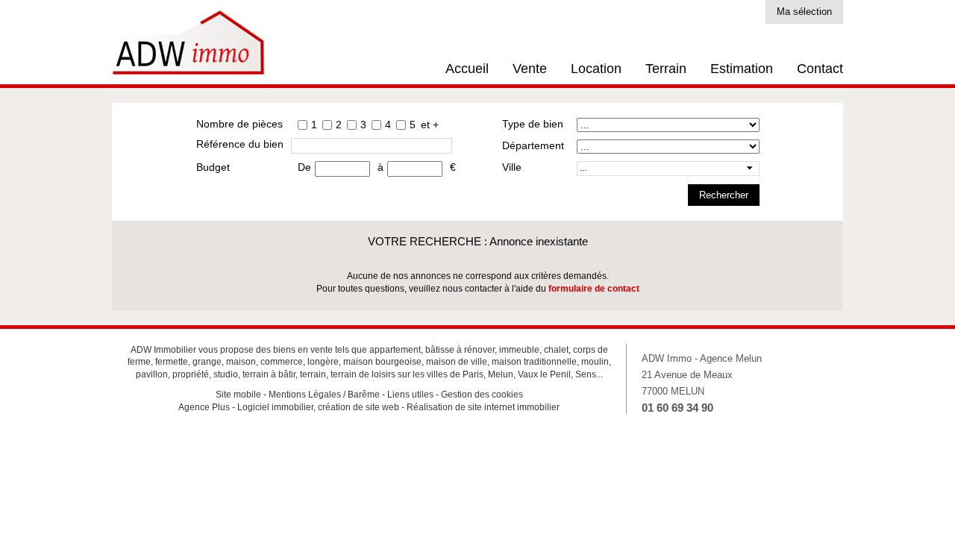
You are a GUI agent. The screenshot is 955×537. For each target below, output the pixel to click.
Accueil (467, 68)
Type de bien (532, 124)
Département (533, 145)
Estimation (741, 68)
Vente (530, 68)
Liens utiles (410, 394)
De (304, 167)
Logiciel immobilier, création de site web (318, 407)
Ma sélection (804, 11)
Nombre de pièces (239, 124)
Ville (512, 167)
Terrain (665, 68)
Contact (820, 68)
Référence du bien (240, 144)
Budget (213, 167)
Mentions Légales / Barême (324, 394)
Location (596, 68)
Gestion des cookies (482, 394)
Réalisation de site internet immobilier (483, 407)
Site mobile (238, 394)
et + (430, 125)
